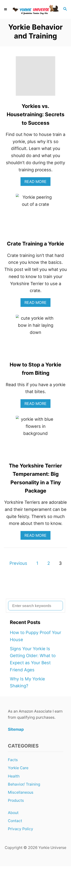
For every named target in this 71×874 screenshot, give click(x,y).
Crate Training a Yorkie (35, 244)
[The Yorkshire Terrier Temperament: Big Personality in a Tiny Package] (35, 438)
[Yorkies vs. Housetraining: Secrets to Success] (35, 78)
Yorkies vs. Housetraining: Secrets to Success (35, 114)
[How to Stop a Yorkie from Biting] (35, 337)
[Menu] (6, 9)
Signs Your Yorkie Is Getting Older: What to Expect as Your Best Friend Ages (33, 659)
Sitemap (16, 729)
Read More (37, 182)
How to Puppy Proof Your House (35, 636)
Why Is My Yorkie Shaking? (27, 682)
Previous (18, 563)
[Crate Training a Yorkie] (35, 216)
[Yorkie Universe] (35, 9)
